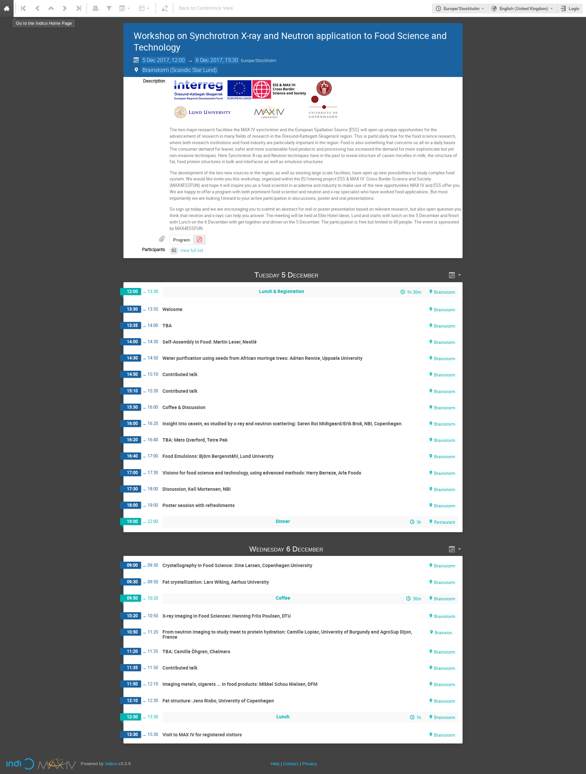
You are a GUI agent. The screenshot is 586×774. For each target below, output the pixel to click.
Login (574, 8)
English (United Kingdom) (524, 8)
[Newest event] (78, 8)
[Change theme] (144, 8)
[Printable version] (95, 8)
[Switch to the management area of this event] (164, 8)
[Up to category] (51, 8)
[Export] (125, 8)
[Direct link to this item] (328, 275)
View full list (191, 250)
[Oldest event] (24, 8)
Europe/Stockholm (462, 8)
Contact (290, 764)
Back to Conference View (206, 8)
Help (275, 764)
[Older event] (37, 8)
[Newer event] (65, 8)
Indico (111, 764)
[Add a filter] (109, 8)
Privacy (309, 764)
